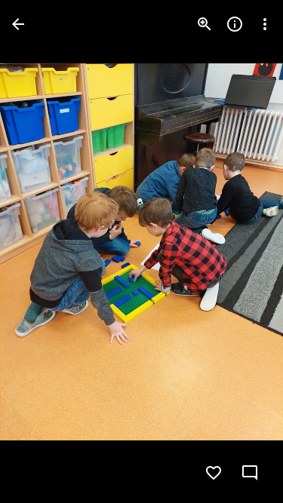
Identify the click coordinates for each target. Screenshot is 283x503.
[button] (42, 252)
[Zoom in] (204, 24)
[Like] (214, 473)
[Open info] (235, 24)
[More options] (265, 24)
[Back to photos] (18, 24)
